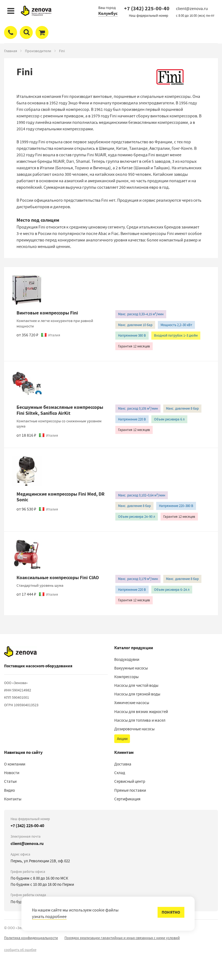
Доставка (122, 764)
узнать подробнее (49, 916)
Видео (9, 790)
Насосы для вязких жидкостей (141, 711)
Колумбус (107, 13)
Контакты (12, 799)
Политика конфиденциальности (31, 937)
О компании (14, 764)
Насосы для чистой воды (136, 685)
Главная (10, 50)
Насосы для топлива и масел (139, 720)
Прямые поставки (130, 790)
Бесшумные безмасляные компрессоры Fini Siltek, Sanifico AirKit (60, 410)
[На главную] (20, 651)
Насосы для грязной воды (137, 694)
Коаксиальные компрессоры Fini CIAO (58, 577)
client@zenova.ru (27, 843)
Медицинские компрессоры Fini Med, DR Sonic (61, 497)
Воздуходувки (126, 659)
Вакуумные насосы (131, 668)
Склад (119, 772)
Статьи (10, 781)
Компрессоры (126, 676)
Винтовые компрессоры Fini (47, 313)
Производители (38, 50)
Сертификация (127, 799)
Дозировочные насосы (134, 729)
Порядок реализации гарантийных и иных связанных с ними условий (122, 937)
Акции (122, 738)
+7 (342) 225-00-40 (146, 8)
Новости (11, 772)
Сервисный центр (129, 781)
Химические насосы (131, 702)
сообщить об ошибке (20, 949)
